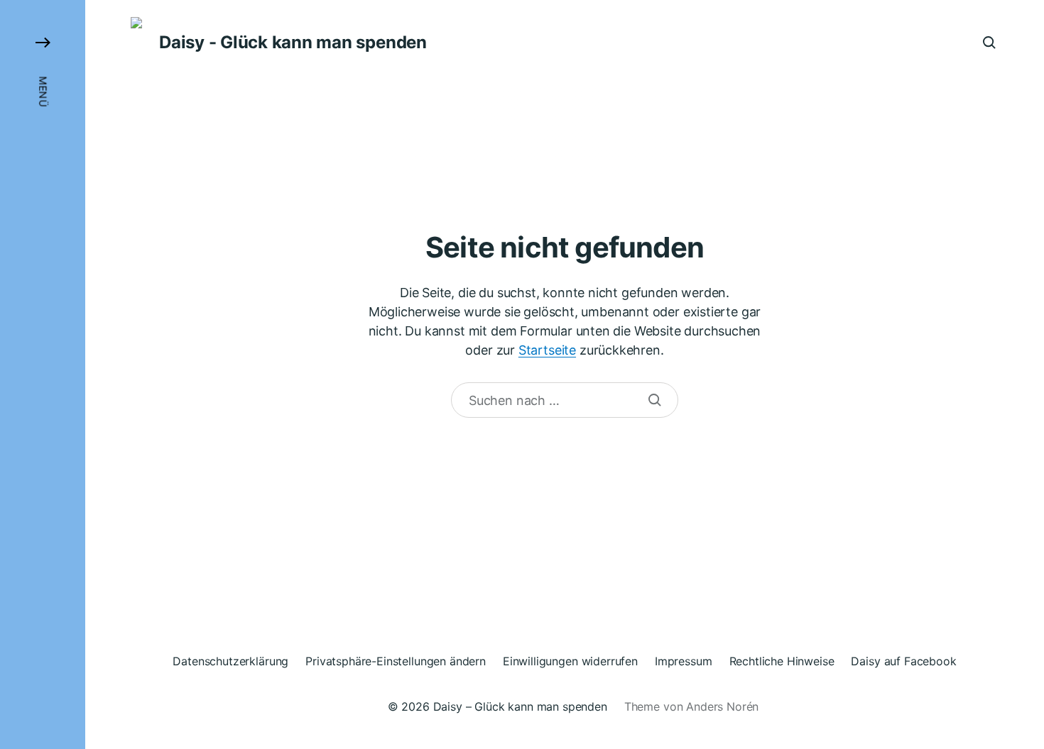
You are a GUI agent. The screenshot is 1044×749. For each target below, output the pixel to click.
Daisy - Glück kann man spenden (293, 42)
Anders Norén (722, 706)
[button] (42, 374)
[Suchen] (654, 400)
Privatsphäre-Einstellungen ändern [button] (395, 661)
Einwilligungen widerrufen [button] (570, 661)
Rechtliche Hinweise (781, 661)
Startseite (547, 350)
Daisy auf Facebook (903, 661)
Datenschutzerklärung (230, 661)
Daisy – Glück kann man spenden (520, 706)
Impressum (683, 661)
